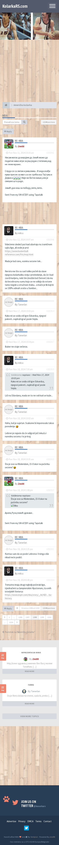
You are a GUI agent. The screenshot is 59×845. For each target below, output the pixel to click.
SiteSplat (34, 837)
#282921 (50, 418)
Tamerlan (22, 304)
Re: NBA (19, 140)
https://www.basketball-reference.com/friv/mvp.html (19, 253)
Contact (48, 821)
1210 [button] (49, 617)
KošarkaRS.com (15, 6)
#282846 (50, 239)
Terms (38, 821)
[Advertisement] (29, 72)
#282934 (50, 580)
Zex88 (21, 146)
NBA (5, 115)
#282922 (50, 459)
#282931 (50, 549)
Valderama (16, 374)
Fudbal (31, 685)
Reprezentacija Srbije (31, 652)
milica (20, 233)
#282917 (50, 341)
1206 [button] (20, 617)
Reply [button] (9, 131)
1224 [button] (11, 622)
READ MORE (29, 671)
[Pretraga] (24, 122)
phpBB (52, 837)
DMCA (30, 821)
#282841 (50, 152)
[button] (4, 617)
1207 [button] (27, 617)
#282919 (50, 369)
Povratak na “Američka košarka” (19, 632)
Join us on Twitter (33, 804)
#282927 (50, 490)
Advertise (11, 821)
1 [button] (9, 617)
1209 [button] (42, 617)
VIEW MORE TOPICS (29, 716)
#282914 (50, 311)
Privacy (21, 821)
